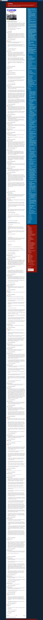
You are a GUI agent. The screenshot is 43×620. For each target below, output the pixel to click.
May (29, 215)
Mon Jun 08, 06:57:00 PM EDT (11, 191)
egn (8, 417)
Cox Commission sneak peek (32, 114)
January (30, 219)
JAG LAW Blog (30, 71)
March (30, 217)
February (30, 218)
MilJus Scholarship (30, 245)
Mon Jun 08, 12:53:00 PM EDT (11, 84)
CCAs (29, 236)
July (29, 89)
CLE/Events (29, 237)
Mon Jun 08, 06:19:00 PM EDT (11, 172)
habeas (29, 240)
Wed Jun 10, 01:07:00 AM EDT (11, 468)
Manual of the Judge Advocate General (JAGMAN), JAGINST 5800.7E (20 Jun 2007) (32, 50)
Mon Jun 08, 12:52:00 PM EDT (11, 72)
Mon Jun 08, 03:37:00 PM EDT (11, 132)
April (29, 216)
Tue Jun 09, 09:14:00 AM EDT (11, 347)
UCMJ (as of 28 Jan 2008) (31, 53)
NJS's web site (30, 78)
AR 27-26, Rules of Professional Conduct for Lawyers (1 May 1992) (32, 22)
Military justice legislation (31, 243)
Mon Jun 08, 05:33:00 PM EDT (11, 161)
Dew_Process (9, 105)
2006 (29, 222)
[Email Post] (20, 28)
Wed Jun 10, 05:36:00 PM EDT (11, 585)
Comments (29, 270)
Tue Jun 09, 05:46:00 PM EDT (11, 405)
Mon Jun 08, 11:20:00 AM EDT (11, 39)
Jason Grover (30, 257)
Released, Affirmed (12, 21)
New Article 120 (30, 246)
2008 (29, 220)
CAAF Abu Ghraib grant (32, 148)
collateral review (30, 238)
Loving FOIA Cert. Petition (32, 211)
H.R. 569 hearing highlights (32, 155)
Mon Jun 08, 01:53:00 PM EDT (11, 104)
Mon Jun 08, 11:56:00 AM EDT (11, 66)
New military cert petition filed (32, 168)
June (29, 90)
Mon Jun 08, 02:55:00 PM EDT (11, 122)
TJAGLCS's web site (30, 86)
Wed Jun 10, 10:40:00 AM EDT (11, 537)
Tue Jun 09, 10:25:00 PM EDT (11, 433)
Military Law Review (30, 75)
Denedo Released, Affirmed (32, 193)
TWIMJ (29, 251)
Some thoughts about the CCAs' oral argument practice (32, 98)
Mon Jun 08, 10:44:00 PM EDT (11, 289)
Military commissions (30, 242)
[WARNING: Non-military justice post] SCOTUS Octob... (32, 109)
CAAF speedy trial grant (32, 147)
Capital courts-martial (30, 235)
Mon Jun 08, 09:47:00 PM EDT (11, 284)
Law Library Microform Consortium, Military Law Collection (31, 43)
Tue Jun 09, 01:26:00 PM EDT (11, 386)
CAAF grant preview (31, 210)
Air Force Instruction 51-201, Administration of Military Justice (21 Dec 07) (32, 16)
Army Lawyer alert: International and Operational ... (32, 180)
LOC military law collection (31, 44)
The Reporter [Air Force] (31, 83)
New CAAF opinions (30, 247)
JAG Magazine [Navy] (31, 72)
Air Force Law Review (30, 59)
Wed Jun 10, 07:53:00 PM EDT (11, 603)
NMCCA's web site (30, 79)
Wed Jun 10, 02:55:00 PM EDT (11, 574)
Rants (29, 249)
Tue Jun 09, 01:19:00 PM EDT (11, 381)
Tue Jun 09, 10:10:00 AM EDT (11, 363)
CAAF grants (30, 158)
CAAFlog (10, 3)
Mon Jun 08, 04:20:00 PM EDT (11, 139)
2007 (29, 221)
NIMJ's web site (30, 77)
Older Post (24, 615)
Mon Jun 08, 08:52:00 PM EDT (11, 266)
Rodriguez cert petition (31, 212)
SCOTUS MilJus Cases (12, 29)
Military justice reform (30, 244)
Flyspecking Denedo (31, 123)
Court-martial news (30, 239)
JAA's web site (30, 70)
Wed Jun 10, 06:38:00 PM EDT (11, 592)
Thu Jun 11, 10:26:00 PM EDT (11, 611)
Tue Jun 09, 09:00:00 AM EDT (11, 342)
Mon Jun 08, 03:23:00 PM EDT (11, 127)
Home (16, 615)
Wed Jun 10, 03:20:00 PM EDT (11, 581)
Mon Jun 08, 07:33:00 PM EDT (11, 197)
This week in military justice (32, 99)
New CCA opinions (30, 248)
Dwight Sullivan (31, 256)
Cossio (9, 440)
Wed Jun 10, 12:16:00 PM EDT (11, 556)
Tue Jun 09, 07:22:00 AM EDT (11, 327)
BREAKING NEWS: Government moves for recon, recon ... (32, 105)
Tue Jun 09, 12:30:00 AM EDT (11, 294)
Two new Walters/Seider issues (32, 120)
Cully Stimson (30, 255)
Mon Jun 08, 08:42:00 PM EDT (11, 257)
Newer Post (8, 615)
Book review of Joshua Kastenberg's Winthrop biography (32, 184)
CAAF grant (30, 192)
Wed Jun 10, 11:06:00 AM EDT (11, 548)
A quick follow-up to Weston (32, 154)
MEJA (29, 241)
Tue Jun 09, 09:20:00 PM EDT (11, 416)
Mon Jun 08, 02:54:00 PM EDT (11, 114)
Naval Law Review (30, 76)
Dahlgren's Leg (10, 285)
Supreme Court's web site (31, 82)
